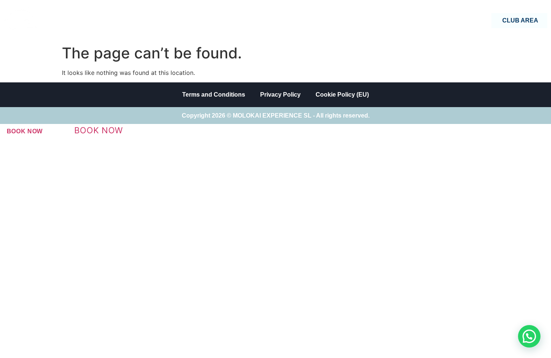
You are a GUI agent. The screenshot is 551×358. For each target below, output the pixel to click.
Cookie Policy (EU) (342, 94)
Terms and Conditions (213, 94)
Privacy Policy (280, 94)
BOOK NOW (25, 131)
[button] (529, 336)
